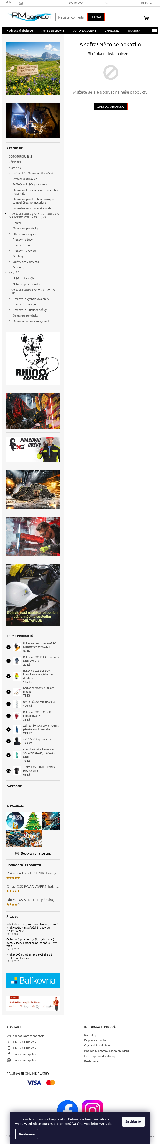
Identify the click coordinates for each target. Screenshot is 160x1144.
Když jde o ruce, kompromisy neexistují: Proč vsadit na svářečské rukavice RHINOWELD (32, 927)
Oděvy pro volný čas (26, 261)
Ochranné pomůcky (25, 228)
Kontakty (75, 3)
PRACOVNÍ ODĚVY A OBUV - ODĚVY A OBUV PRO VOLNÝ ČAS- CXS (34, 215)
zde (108, 1123)
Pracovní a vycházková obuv (31, 299)
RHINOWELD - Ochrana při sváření (31, 173)
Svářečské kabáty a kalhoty (30, 184)
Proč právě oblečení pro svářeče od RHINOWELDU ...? (29, 956)
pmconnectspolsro (25, 1054)
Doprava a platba (95, 1040)
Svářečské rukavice (25, 178)
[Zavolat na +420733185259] (12, 3)
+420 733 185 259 (24, 1041)
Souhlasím (133, 1121)
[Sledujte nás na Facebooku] (67, 1110)
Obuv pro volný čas (25, 234)
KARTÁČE (15, 273)
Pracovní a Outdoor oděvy (30, 310)
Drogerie (18, 267)
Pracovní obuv (22, 245)
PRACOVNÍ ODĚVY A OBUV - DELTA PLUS (32, 291)
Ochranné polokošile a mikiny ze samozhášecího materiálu (34, 200)
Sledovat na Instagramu (36, 853)
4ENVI (17, 222)
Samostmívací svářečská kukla (32, 208)
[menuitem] (19, 30)
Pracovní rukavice (24, 250)
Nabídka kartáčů (23, 278)
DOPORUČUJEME (20, 156)
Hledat (96, 17)
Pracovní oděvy (23, 239)
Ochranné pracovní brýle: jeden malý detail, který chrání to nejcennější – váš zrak (31, 942)
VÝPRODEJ (16, 162)
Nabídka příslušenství (27, 284)
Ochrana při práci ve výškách (31, 321)
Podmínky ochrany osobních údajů (106, 1050)
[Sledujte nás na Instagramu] (92, 1110)
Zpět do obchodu (110, 106)
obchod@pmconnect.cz (28, 1035)
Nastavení (27, 1134)
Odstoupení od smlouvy (99, 1056)
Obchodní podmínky (97, 1045)
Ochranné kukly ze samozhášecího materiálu (35, 191)
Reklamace (91, 1061)
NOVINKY (15, 167)
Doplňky (18, 256)
